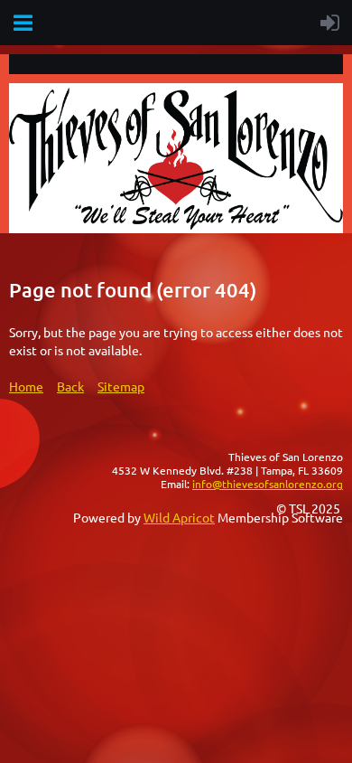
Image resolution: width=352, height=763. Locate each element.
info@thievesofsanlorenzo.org (267, 483)
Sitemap (120, 386)
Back (70, 386)
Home (26, 386)
